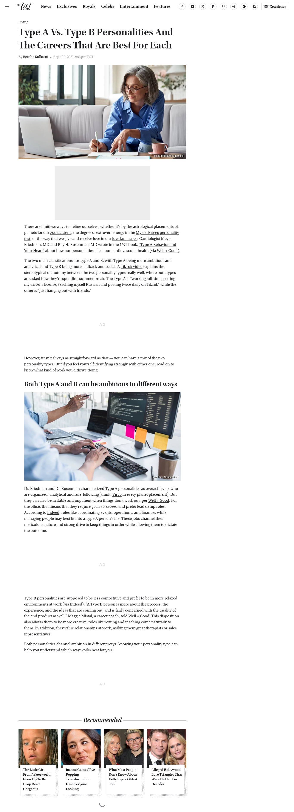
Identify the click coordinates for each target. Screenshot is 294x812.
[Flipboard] (213, 6)
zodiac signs (60, 232)
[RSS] (254, 6)
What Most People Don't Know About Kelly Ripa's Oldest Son (123, 777)
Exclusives (67, 6)
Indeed (53, 512)
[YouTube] (192, 6)
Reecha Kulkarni (35, 57)
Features (162, 6)
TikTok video (131, 266)
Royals (89, 6)
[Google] (244, 6)
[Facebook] (182, 6)
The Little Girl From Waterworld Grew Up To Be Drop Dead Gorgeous (36, 779)
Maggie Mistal (80, 616)
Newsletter (278, 7)
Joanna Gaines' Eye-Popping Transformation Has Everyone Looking (81, 779)
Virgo (117, 494)
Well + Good (167, 250)
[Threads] (233, 6)
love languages (124, 238)
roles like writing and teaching (114, 622)
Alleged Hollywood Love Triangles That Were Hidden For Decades (167, 777)
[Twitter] (202, 6)
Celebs (107, 6)
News (46, 6)
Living (23, 22)
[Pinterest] (223, 6)
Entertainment (134, 6)
